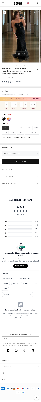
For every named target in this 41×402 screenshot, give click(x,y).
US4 (12, 128)
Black (4, 119)
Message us (7, 148)
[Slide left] (16, 66)
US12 (5, 132)
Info (3, 373)
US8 (28, 128)
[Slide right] (24, 66)
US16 (20, 132)
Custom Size (32, 132)
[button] (2, 3)
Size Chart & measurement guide (16, 138)
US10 (36, 128)
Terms (4, 379)
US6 (20, 128)
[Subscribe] (36, 338)
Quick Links (5, 360)
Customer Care (7, 366)
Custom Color (9, 119)
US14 (13, 132)
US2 (5, 128)
